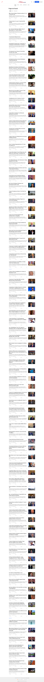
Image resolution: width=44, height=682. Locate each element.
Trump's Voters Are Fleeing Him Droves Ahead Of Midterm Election (18, 137)
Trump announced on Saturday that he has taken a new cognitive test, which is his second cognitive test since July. (17, 544)
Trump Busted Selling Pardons (14, 36)
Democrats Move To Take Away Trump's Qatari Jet (18, 487)
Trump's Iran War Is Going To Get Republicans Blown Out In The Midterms (17, 369)
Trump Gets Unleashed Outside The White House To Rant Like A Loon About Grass (17, 75)
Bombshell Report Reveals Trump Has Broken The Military (17, 432)
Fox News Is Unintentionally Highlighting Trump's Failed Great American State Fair (17, 603)
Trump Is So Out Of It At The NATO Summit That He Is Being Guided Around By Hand (18, 565)
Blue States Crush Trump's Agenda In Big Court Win (18, 456)
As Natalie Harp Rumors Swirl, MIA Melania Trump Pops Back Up (17, 60)
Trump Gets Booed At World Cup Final (16, 439)
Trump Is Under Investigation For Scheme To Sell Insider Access (17, 272)
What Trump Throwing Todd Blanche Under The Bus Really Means (17, 296)
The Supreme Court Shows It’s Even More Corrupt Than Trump (17, 52)
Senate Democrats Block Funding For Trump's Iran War (17, 503)
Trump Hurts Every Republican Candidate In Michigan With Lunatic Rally (17, 336)
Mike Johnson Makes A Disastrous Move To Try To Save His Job (18, 14)
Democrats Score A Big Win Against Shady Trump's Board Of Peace (17, 580)
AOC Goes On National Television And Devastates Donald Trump (16, 184)
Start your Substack (20, 679)
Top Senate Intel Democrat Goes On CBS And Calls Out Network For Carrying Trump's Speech (17, 447)
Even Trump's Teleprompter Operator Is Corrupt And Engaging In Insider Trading (16, 479)
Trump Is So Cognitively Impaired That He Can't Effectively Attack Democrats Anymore (18, 393)
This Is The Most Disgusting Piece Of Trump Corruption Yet (17, 145)
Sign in (41, 1)
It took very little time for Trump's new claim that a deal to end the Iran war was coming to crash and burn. (17, 257)
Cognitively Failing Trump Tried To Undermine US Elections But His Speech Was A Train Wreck (18, 471)
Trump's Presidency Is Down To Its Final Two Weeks (17, 192)
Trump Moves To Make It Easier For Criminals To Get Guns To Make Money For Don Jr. (17, 288)
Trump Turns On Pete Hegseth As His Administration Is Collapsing (16, 215)
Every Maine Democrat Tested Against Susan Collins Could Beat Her (17, 550)
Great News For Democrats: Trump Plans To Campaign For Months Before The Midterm (17, 44)
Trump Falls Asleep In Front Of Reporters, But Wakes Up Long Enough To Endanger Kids (17, 153)
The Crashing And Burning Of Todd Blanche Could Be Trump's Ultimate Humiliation (17, 303)
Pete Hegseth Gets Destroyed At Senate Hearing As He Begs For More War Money (17, 409)
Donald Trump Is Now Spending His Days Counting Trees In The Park (16, 661)
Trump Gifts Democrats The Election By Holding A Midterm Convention (18, 621)
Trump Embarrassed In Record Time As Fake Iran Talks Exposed (17, 254)
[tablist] (13, 11)
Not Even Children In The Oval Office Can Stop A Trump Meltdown (18, 588)
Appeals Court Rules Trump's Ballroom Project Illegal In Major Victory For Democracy (18, 207)
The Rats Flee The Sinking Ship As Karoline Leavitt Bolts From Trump (17, 129)
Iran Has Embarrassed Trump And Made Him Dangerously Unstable (17, 223)
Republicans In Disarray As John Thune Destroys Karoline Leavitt (16, 385)
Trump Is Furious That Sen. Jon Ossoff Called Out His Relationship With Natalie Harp (17, 83)
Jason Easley (15, 17)
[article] (22, 16)
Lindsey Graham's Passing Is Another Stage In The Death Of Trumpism (17, 534)
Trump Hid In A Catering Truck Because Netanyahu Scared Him (16, 113)
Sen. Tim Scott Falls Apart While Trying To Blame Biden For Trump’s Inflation (17, 30)
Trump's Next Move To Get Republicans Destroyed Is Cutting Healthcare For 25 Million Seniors (17, 319)
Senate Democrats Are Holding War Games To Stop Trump (18, 401)
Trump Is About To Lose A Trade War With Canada (17, 22)
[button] (15, 5)
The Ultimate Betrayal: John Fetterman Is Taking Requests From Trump (18, 161)
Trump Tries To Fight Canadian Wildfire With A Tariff (17, 424)
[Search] (31, 2)
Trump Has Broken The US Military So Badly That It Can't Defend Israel (17, 262)
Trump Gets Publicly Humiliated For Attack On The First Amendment (17, 377)
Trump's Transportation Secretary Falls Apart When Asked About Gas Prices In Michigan (18, 121)
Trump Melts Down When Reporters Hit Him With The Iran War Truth (17, 416)
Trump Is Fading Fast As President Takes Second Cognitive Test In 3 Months (16, 542)
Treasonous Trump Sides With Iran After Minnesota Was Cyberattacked (16, 280)
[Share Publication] (33, 2)
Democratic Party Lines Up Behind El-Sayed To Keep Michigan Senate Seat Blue (18, 231)
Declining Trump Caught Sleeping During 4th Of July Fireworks (18, 596)
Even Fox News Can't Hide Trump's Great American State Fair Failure (17, 653)
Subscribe (36, 1)
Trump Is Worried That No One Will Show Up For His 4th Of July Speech (18, 611)
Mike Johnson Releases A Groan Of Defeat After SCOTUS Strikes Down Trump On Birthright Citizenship (18, 629)
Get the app (25, 679)
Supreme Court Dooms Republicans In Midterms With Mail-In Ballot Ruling (16, 646)
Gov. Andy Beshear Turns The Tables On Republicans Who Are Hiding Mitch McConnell (17, 328)
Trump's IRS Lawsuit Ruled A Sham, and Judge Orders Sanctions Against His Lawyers (18, 526)
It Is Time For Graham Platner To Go (15, 572)
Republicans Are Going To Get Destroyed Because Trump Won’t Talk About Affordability (18, 68)
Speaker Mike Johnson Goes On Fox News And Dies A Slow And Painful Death (18, 106)
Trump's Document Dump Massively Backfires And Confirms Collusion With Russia (17, 463)
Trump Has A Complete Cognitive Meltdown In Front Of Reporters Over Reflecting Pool (17, 247)
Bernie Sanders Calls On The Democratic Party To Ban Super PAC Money (18, 168)
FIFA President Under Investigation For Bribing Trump (17, 344)
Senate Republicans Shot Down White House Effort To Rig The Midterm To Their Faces (17, 311)
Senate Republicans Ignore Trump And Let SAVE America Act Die (17, 239)
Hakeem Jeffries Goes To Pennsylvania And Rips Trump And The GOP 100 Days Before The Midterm (18, 352)
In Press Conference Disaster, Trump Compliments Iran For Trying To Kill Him (16, 558)
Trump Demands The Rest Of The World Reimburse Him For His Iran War (16, 518)
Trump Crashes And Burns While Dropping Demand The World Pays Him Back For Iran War (18, 511)
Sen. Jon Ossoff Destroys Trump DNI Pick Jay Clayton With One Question (17, 495)
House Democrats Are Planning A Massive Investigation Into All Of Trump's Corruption (17, 176)
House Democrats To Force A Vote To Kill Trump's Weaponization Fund (17, 638)
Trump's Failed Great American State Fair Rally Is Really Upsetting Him (18, 669)
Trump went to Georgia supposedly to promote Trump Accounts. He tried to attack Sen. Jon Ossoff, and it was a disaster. (17, 395)
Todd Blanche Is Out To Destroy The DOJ (16, 98)
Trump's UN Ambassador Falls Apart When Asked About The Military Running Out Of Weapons (17, 361)
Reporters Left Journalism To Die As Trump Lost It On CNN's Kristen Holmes (17, 91)
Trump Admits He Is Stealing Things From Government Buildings (17, 200)
